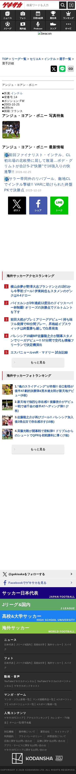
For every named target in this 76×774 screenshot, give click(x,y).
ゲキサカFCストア (14, 717)
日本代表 (9, 644)
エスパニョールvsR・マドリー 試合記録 (39, 352)
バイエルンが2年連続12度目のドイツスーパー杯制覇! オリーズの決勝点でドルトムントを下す (42, 307)
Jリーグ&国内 (23, 644)
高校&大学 (39, 644)
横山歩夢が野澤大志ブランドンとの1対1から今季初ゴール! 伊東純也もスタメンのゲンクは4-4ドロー (42, 291)
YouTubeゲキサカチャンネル (19, 681)
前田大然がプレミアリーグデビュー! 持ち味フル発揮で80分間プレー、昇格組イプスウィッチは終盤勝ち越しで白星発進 (42, 324)
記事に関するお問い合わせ (51, 741)
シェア (38, 210)
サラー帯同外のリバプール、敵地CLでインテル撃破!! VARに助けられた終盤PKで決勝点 (38, 184)
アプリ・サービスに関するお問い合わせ (25, 745)
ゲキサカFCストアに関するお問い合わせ (25, 749)
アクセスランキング (37, 717)
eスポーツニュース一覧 (22, 704)
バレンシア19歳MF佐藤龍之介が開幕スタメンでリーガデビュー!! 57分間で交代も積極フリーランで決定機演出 (42, 340)
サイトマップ (62, 731)
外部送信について (56, 736)
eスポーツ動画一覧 (47, 704)
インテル (17, 93)
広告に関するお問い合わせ (18, 741)
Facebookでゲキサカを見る (27, 582)
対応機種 (9, 731)
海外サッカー (54, 644)
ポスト (17, 210)
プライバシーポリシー (30, 736)
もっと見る (38, 362)
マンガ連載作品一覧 (43, 699)
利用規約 (9, 736)
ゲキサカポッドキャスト (27, 686)
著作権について (27, 731)
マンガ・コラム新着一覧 (17, 699)
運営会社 (45, 731)
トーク (59, 210)
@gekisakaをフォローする (26, 574)
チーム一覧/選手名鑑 (20, 722)
